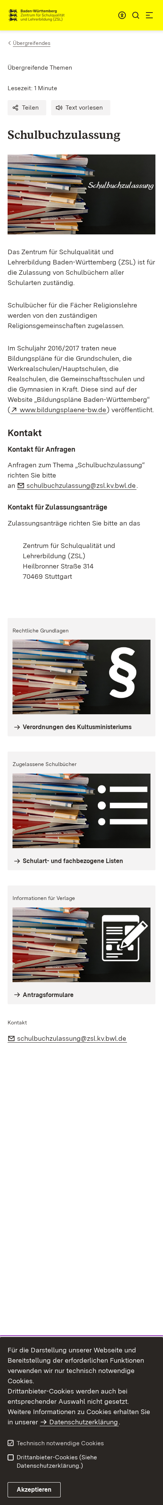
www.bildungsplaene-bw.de (63, 410)
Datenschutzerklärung (83, 1422)
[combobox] (122, 15)
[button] (27, 107)
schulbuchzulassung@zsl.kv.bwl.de (81, 485)
